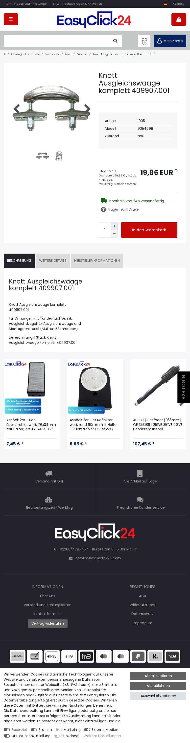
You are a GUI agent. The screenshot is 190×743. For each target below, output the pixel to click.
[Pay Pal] (138, 656)
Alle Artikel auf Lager (140, 481)
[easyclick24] (95, 533)
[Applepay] (52, 656)
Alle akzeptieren (158, 675)
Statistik (45, 729)
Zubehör (82, 54)
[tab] (19, 261)
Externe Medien (105, 729)
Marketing (72, 729)
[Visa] (172, 656)
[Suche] (115, 41)
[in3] (86, 656)
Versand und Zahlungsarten (47, 604)
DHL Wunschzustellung (31, 735)
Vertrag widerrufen (47, 623)
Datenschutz (142, 613)
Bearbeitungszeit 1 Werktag (49, 507)
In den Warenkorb (149, 229)
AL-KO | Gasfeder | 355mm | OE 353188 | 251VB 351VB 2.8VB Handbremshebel (158, 424)
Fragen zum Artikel (124, 209)
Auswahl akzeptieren (158, 695)
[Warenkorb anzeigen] (178, 19)
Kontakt (178, 4)
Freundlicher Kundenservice (141, 507)
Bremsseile (52, 54)
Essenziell (19, 729)
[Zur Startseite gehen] (4, 54)
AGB (142, 595)
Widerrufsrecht (143, 604)
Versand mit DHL (49, 481)
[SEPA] (69, 656)
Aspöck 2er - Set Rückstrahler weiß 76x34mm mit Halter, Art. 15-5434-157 (31, 424)
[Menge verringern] (114, 234)
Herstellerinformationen (97, 260)
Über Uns (47, 595)
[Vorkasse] (35, 656)
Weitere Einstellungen (102, 735)
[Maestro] (104, 656)
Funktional (70, 735)
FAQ (77, 4)
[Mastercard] (121, 656)
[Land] (165, 4)
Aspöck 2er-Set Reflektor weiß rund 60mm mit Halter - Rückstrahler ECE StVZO (94, 424)
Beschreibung (19, 260)
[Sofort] (155, 656)
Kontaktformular (47, 613)
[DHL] (17, 656)
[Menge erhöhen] (114, 226)
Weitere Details (53, 260)
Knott (68, 54)
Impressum (142, 622)
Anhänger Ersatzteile (25, 54)
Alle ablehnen (158, 685)
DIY (27, 4)
